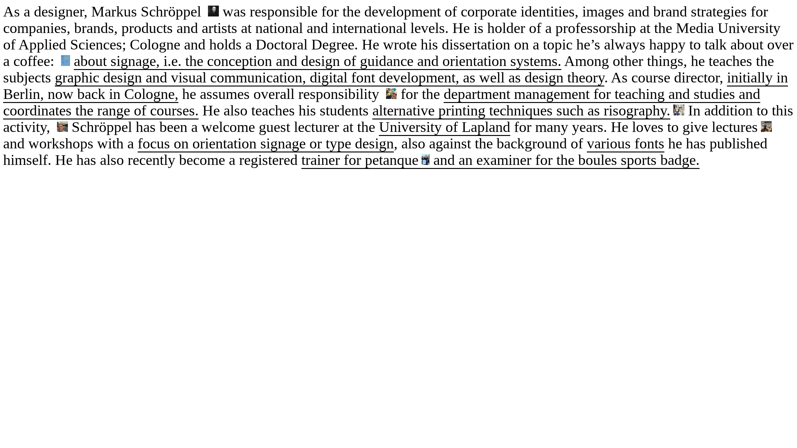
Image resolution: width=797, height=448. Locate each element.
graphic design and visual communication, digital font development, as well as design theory (329, 77)
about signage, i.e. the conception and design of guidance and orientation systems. (317, 61)
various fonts (625, 143)
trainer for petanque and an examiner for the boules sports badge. (500, 160)
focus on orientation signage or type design (266, 143)
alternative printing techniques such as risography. (521, 110)
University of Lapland (444, 127)
